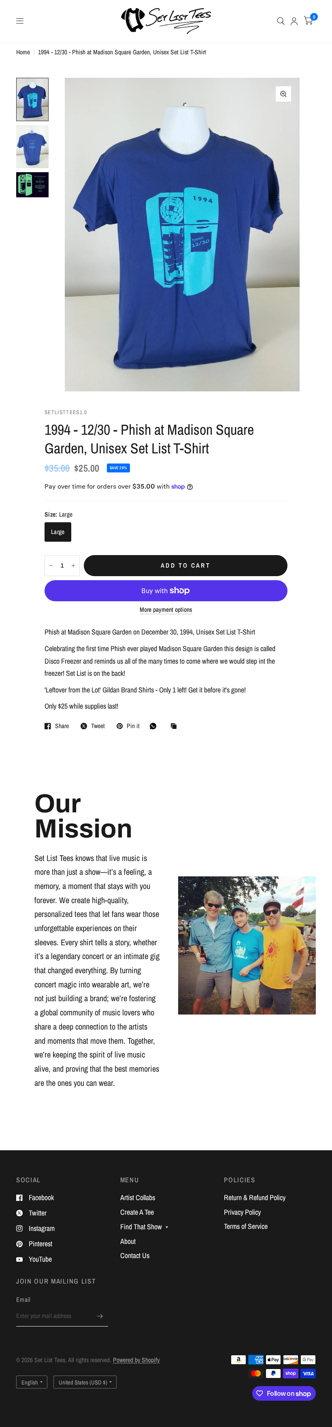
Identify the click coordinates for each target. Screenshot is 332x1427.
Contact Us (134, 1255)
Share (62, 726)
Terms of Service (246, 1226)
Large (58, 532)
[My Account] (294, 21)
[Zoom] (283, 94)
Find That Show (141, 1227)
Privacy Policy (242, 1212)
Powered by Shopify (136, 1360)
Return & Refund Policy (254, 1197)
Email (23, 1299)
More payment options (166, 609)
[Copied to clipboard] (175, 727)
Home (23, 52)
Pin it (133, 726)
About (128, 1241)
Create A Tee (137, 1212)
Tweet (98, 726)
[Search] (280, 21)
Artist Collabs (137, 1197)
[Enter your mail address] (100, 1316)
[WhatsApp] (155, 726)
